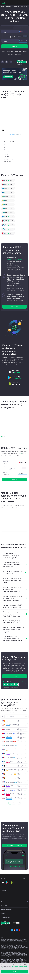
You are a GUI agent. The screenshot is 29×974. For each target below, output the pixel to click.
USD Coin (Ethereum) (11, 782)
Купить (14, 46)
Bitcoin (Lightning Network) (11, 725)
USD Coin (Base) (10, 790)
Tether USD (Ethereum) (11, 745)
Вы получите (5, 39)
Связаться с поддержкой (14, 845)
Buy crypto (9, 6)
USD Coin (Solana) (9, 786)
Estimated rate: (7, 37)
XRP (6, 765)
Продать (19, 36)
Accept (14, 971)
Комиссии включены (8, 35)
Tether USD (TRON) (10, 741)
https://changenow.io (15, 260)
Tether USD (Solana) (10, 754)
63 (19, 803)
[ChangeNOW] (3, 2)
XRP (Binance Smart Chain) (11, 770)
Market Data (14, 134)
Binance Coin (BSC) (11, 774)
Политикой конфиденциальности (11, 967)
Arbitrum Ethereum (9, 737)
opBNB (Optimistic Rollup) (11, 778)
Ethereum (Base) (10, 733)
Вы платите (5, 30)
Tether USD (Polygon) (10, 762)
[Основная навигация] (26, 2)
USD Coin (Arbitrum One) (11, 798)
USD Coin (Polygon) (10, 794)
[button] (23, 31)
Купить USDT (14, 306)
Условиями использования (19, 966)
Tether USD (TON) (10, 757)
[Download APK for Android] (14, 384)
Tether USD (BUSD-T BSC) (11, 749)
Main (2, 6)
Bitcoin (7, 721)
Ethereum (8, 729)
